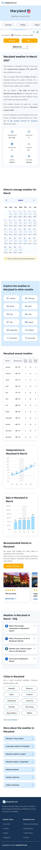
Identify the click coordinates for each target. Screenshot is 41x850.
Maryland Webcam (12, 769)
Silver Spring (29, 707)
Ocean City (29, 701)
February (12, 41)
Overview (8, 25)
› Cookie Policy (28, 833)
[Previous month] (7, 200)
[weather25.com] (9, 2)
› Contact (26, 837)
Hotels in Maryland (12, 566)
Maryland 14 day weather (15, 738)
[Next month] (34, 200)
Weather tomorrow (12, 777)
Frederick (29, 694)
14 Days (22, 25)
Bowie (12, 694)
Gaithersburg (11, 701)
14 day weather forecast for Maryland (22, 121)
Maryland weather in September (17, 762)
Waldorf (29, 713)
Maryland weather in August (16, 754)
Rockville (12, 707)
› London (6, 828)
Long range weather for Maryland (17, 746)
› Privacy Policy (28, 828)
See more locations (10, 720)
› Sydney (5, 833)
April (28, 41)
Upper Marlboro (12, 713)
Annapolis (11, 688)
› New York (6, 824)
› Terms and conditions (30, 824)
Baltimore (29, 688)
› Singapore (6, 837)
